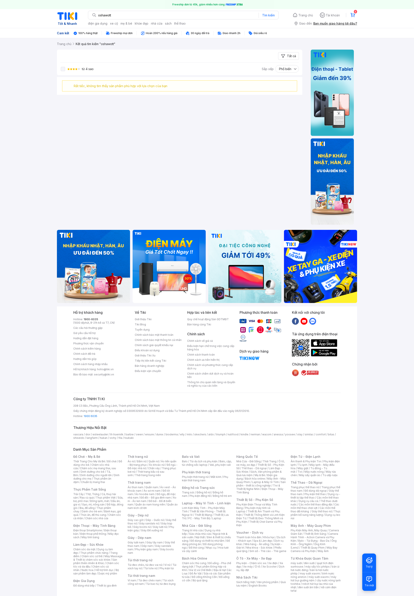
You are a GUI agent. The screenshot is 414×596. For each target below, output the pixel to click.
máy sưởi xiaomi (319, 577)
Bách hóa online (255, 478)
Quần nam (151, 487)
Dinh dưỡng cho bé (92, 471)
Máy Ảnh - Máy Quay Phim (311, 525)
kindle (244, 434)
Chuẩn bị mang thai (93, 482)
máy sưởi (296, 563)
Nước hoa (87, 570)
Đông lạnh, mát (99, 501)
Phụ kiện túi (167, 568)
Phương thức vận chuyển (88, 343)
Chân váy (154, 468)
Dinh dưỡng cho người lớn (96, 475)
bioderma (172, 434)
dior (87, 434)
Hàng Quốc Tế (247, 456)
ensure (149, 434)
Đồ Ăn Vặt (196, 573)
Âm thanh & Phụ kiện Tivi (306, 461)
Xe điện (273, 563)
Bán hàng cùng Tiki (199, 324)
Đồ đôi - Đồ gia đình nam (155, 497)
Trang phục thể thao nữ (305, 487)
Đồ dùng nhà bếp (84, 585)
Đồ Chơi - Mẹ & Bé (86, 456)
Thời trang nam (139, 482)
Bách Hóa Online (194, 558)
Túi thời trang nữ (140, 560)
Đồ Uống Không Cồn (204, 577)
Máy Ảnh (323, 551)
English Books (258, 585)
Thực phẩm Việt (106, 497)
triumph (221, 434)
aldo (211, 434)
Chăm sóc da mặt (84, 549)
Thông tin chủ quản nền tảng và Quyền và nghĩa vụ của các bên (211, 384)
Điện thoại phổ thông (93, 533)
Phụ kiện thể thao (315, 494)
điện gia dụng (97, 23)
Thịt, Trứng (92, 494)
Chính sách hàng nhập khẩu (90, 364)
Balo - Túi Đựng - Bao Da (313, 540)
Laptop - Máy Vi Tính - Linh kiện (206, 503)
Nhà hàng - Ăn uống (257, 544)
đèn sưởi (309, 563)
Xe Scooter (269, 566)
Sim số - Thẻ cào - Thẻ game (267, 551)
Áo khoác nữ (157, 464)
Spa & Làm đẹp (262, 540)
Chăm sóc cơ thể (92, 556)
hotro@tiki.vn (105, 369)
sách (168, 23)
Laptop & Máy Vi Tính (265, 482)
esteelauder (100, 434)
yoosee (290, 434)
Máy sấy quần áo (309, 475)
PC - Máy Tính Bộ (199, 518)
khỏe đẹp (141, 23)
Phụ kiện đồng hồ (200, 495)
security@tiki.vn (104, 374)
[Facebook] (295, 321)
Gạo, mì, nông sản (93, 504)
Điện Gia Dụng (84, 581)
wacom (266, 434)
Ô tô (257, 566)
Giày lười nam (136, 542)
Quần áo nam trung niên (150, 504)
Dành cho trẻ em (92, 511)
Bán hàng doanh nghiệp (149, 365)
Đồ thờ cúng (196, 547)
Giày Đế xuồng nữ (152, 530)
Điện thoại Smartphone (87, 530)
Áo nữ (131, 461)
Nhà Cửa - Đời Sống (197, 525)
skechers (200, 434)
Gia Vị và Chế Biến (200, 570)
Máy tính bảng (90, 537)
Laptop (216, 518)
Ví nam (132, 580)
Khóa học (269, 537)
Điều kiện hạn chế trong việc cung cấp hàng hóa (210, 347)
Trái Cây (78, 494)
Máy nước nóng (314, 471)
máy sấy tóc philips (317, 566)
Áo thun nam (135, 487)
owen (139, 434)
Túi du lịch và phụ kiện (203, 461)
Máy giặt (303, 468)
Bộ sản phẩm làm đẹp (96, 571)
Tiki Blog (140, 324)
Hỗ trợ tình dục (104, 570)
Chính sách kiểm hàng (87, 348)
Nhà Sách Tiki (246, 577)
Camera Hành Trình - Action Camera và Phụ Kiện (314, 537)
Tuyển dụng (142, 329)
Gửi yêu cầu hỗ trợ (84, 333)
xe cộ (114, 23)
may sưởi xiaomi (310, 573)
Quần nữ (154, 461)
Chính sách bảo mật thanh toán (154, 334)
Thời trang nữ (138, 456)
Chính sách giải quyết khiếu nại (154, 345)
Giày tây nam (154, 542)
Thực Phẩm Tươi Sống (89, 489)
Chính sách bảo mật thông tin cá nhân (158, 340)
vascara (78, 434)
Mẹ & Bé (260, 475)
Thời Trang (269, 461)
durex (159, 434)
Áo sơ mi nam (152, 490)
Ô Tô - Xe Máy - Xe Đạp (254, 558)
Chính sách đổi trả (84, 353)
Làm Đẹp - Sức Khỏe (88, 544)
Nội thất (200, 537)
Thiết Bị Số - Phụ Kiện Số (254, 500)
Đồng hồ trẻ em (222, 495)
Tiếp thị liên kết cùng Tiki (150, 360)
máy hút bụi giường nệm (313, 578)
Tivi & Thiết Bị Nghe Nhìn (258, 487)
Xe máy (248, 566)
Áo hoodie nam (144, 494)
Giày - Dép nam (139, 538)
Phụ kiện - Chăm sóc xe (251, 563)
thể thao (180, 23)
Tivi (300, 471)
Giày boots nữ (142, 527)
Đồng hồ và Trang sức (198, 487)
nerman (255, 434)
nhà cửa (156, 23)
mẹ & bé (126, 23)
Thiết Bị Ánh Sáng (315, 533)
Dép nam (147, 545)
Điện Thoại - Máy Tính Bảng (94, 525)
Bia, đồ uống (87, 508)
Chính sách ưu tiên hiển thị (203, 359)
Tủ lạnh (302, 464)
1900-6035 (91, 319)
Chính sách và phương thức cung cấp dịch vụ (210, 366)
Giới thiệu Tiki (143, 319)
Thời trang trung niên (148, 475)
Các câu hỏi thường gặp (88, 327)
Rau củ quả (87, 497)
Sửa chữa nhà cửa (200, 533)
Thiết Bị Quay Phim (313, 547)
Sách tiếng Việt (245, 582)
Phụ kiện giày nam (146, 549)
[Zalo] (312, 321)
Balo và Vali (191, 456)
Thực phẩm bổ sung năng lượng (315, 513)
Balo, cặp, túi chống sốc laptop (207, 463)
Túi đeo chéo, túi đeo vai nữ (145, 564)
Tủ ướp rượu (330, 475)
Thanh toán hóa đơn (248, 537)
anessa (278, 434)
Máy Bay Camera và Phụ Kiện (314, 549)
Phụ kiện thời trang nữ (195, 476)
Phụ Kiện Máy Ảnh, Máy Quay (309, 530)
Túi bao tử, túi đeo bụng (161, 583)
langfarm (92, 437)
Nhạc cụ (211, 547)
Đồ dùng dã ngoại (315, 490)
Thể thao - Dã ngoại (254, 468)
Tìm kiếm (268, 15)
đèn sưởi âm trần (308, 587)
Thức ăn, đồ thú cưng (93, 514)
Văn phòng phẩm (267, 582)
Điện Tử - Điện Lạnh (305, 456)
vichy (113, 437)
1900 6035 (90, 416)
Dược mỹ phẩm (107, 573)
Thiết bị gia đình (107, 585)
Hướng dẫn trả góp (85, 359)
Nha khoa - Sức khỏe (259, 547)
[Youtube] (304, 321)
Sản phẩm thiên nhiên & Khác (95, 561)
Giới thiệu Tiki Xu (145, 355)
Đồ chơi (111, 461)
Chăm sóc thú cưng (194, 563)
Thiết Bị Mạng (203, 514)
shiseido (78, 437)
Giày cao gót (136, 520)
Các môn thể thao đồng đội (315, 504)
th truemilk (116, 434)
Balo (185, 461)
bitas (331, 434)
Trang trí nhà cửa (192, 530)
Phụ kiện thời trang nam (205, 478)
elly (182, 434)
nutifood (233, 434)
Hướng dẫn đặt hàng (85, 338)
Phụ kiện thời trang (196, 472)
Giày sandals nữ (149, 523)
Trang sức (188, 492)
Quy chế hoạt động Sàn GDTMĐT (208, 319)
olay (300, 434)
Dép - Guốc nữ (155, 520)
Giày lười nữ (160, 527)
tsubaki (129, 437)
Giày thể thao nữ (322, 511)
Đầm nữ (141, 461)
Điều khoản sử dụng (147, 350)
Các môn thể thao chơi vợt (315, 506)
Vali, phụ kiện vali (220, 464)
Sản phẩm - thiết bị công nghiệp (261, 483)
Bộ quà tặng (200, 580)
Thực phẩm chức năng (94, 552)
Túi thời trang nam (141, 575)
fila (120, 437)
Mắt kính (216, 476)
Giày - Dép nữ (138, 515)
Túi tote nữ (150, 568)
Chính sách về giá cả (200, 340)
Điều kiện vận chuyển (148, 371)
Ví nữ (167, 564)
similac (309, 434)
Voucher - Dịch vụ (249, 532)
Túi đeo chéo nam (149, 580)
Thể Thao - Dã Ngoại (306, 482)
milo (189, 434)
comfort (321, 434)
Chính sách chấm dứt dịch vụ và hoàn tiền (210, 375)
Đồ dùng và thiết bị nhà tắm (207, 540)
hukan (103, 437)
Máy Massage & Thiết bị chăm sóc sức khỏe (97, 558)
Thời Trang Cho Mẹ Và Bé (89, 461)
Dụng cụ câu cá (308, 501)
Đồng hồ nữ (204, 492)
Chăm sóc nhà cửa (96, 518)
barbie (129, 434)
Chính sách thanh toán (201, 354)
